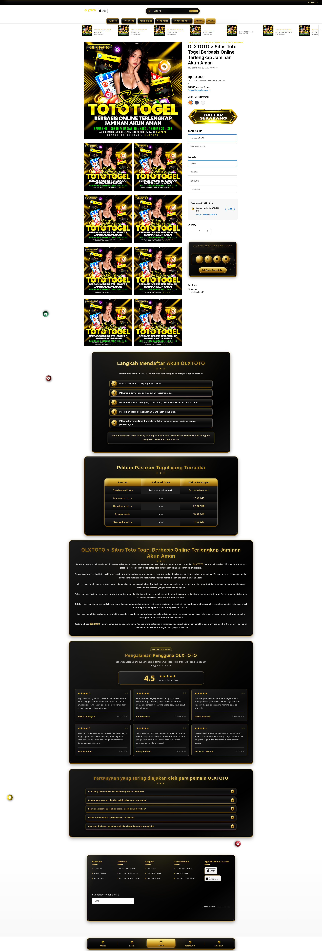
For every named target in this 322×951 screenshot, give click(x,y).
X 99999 (194, 181)
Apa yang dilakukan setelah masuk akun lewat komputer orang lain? (121, 826)
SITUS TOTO (129, 21)
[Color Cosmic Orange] (190, 102)
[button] (112, 20)
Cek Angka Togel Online (213, 270)
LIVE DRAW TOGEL (154, 873)
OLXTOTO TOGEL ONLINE (129, 878)
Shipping (203, 80)
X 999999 (195, 189)
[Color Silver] (203, 103)
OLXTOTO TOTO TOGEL (185, 878)
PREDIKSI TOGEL (198, 146)
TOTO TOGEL (162, 21)
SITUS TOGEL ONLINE (184, 869)
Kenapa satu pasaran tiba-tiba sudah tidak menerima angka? (117, 800)
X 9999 (194, 172)
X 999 (193, 163)
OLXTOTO (113, 21)
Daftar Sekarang (210, 2)
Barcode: (205, 68)
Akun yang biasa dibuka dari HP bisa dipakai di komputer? (116, 791)
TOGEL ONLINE (146, 21)
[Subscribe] (131, 901)
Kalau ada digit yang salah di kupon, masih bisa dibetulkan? (117, 808)
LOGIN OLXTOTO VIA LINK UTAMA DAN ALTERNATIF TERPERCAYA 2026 (262, 2)
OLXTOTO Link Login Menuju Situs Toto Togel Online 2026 (183, 2)
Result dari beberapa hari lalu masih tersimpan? (111, 817)
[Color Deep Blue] (197, 103)
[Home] (90, 10)
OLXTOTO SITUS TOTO (128, 873)
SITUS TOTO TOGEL (182, 21)
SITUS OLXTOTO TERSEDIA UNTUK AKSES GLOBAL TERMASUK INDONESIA (102, 2)
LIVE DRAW (151, 869)
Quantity (192, 225)
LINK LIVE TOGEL (153, 878)
